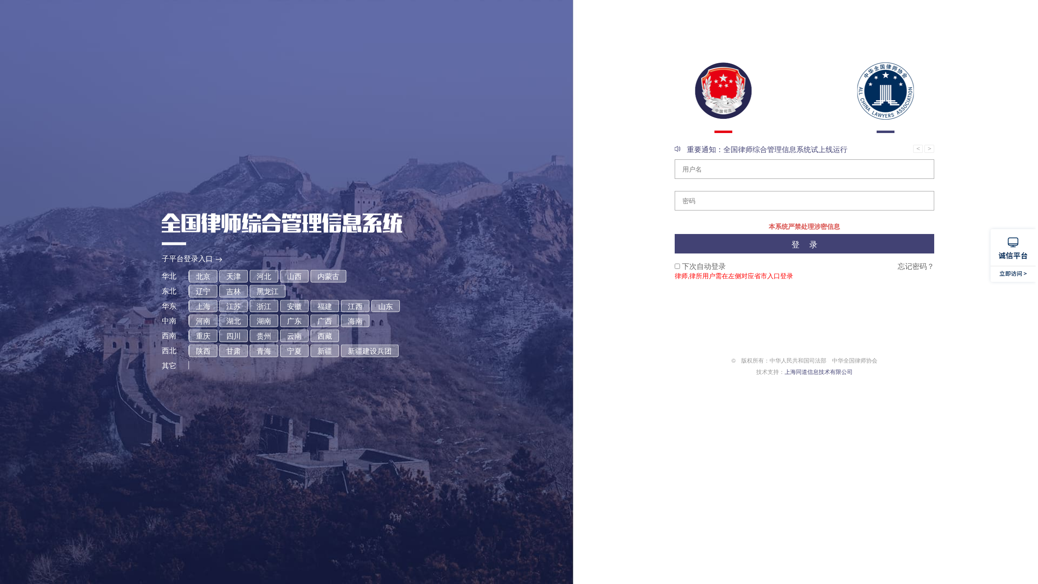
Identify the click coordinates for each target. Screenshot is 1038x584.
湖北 (233, 321)
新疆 (324, 350)
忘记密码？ (916, 266)
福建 (324, 306)
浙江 (264, 306)
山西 (294, 276)
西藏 (324, 336)
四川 (233, 336)
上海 (203, 306)
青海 (264, 350)
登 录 (804, 244)
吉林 (233, 291)
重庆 (203, 336)
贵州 (264, 336)
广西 (324, 321)
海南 (355, 321)
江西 (355, 306)
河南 (203, 321)
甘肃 (233, 350)
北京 (203, 276)
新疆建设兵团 (370, 350)
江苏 (233, 306)
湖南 (264, 321)
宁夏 (294, 350)
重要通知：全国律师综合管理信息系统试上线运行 (767, 149)
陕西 (203, 350)
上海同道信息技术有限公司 (819, 371)
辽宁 (203, 291)
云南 (294, 336)
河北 (264, 276)
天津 (233, 276)
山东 (385, 306)
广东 (294, 321)
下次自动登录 (704, 265)
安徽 (294, 306)
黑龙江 (268, 291)
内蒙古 (328, 276)
